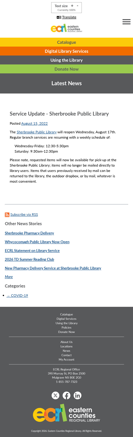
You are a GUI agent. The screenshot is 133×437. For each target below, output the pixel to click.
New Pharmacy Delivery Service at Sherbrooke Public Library (53, 268)
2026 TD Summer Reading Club (29, 259)
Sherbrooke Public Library (36, 131)
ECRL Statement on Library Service (32, 250)
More (9, 276)
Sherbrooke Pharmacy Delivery (29, 233)
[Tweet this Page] (55, 395)
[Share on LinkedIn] (77, 395)
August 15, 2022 (34, 123)
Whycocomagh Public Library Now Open (37, 241)
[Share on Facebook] (66, 395)
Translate (69, 16)
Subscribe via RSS (24, 214)
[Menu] (126, 22)
